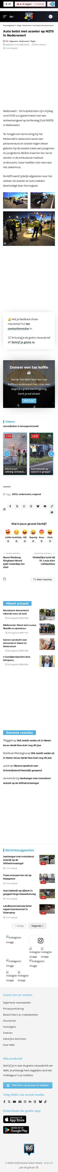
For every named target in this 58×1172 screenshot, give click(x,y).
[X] (9, 1102)
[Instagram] (25, 1102)
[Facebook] (4, 1102)
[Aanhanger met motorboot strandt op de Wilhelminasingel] (47, 859)
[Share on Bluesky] (38, 506)
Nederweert (24, 41)
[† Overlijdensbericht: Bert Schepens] (47, 661)
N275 (14, 494)
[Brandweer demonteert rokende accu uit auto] (47, 614)
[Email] (45, 506)
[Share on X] (17, 506)
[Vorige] (7, 454)
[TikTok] (45, 1102)
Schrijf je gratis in (23, 342)
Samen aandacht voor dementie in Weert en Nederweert (15, 643)
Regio (33, 41)
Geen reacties (40, 45)
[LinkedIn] (30, 1102)
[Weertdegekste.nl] (28, 16)
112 (7, 41)
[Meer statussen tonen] (53, 4)
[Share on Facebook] (10, 506)
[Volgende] (51, 454)
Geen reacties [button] (44, 579)
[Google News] (20, 1102)
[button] (5, 16)
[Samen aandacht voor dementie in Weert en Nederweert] (47, 644)
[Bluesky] (40, 1102)
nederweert (25, 494)
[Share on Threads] (31, 506)
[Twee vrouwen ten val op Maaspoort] (47, 878)
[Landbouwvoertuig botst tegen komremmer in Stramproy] (47, 909)
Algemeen (13, 41)
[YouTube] (14, 1102)
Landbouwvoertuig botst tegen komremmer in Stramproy (17, 909)
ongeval (36, 494)
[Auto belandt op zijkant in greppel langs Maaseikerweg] (47, 893)
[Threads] (35, 1102)
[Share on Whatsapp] (24, 506)
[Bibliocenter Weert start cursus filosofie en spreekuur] (47, 629)
